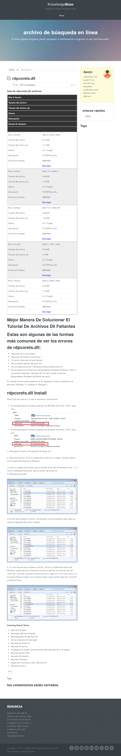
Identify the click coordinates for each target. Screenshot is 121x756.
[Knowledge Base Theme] (60, 4)
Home (61, 15)
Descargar (46, 165)
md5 (44, 160)
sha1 (48, 160)
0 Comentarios (29, 85)
